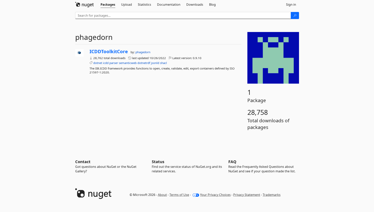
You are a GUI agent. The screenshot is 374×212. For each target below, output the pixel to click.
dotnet (97, 63)
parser (113, 63)
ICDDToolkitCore (109, 51)
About (162, 195)
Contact (83, 161)
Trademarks (272, 195)
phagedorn (142, 52)
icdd (106, 63)
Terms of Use (179, 195)
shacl (163, 63)
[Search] (295, 15)
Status (158, 161)
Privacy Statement (246, 195)
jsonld (155, 63)
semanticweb (128, 63)
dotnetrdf (143, 63)
